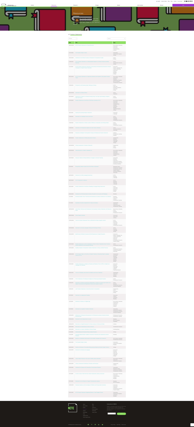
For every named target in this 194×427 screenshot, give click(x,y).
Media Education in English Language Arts (83, 150)
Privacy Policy (113, 424)
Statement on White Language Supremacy (83, 175)
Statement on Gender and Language (82, 349)
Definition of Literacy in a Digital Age (82, 301)
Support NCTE (85, 415)
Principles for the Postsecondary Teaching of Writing (85, 85)
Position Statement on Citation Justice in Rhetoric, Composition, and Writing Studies (92, 122)
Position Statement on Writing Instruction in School (85, 137)
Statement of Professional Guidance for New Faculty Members (88, 127)
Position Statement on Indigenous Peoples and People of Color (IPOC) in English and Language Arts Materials (92, 265)
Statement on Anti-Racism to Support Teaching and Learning (87, 381)
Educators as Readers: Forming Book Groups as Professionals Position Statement (91, 132)
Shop (172, 1)
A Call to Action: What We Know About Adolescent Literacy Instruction (89, 373)
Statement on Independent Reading (82, 295)
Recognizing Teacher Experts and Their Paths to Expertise (86, 166)
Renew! (161, 5)
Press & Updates (95, 409)
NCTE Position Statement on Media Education (84, 45)
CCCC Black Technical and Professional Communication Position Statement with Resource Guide (93, 210)
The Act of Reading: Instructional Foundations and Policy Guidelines (88, 272)
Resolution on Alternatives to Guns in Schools (84, 326)
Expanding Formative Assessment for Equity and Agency (86, 202)
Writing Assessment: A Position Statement (83, 145)
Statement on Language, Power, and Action (84, 116)
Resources (54, 5)
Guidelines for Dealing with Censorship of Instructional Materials (88, 367)
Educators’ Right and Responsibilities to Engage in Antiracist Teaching (89, 157)
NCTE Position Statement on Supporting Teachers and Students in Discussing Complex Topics (92, 77)
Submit (121, 413)
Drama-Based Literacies (80, 215)
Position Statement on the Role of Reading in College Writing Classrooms (90, 186)
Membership (85, 412)
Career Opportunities (86, 417)
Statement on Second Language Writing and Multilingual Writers (88, 227)
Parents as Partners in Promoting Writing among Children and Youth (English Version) (92, 347)
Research (75, 5)
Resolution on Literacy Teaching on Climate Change (85, 329)
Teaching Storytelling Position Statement (83, 112)
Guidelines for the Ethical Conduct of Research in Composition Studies (89, 57)
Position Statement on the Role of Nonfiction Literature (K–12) (87, 100)
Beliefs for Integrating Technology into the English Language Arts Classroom (90, 338)
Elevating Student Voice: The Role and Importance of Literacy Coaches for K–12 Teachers (93, 196)
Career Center (164, 1)
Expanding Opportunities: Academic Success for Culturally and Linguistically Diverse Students (92, 335)
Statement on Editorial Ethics (81, 92)
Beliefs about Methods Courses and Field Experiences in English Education (90, 234)
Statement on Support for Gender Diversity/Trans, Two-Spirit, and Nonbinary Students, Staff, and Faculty (92, 97)
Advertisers (94, 410)
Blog (169, 1)
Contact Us (94, 407)
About (118, 5)
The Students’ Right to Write (81, 52)
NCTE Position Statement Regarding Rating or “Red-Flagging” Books (89, 392)
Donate (175, 1)
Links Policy (118, 424)
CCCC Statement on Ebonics (81, 180)
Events (32, 5)
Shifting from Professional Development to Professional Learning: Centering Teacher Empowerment (92, 316)
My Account (180, 1)
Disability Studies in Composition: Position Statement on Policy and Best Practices (91, 247)
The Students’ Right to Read (81, 342)
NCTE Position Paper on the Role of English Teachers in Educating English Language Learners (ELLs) (92, 255)
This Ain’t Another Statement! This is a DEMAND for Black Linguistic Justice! (90, 220)
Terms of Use (123, 424)
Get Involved (140, 5)
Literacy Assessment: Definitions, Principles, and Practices (86, 363)
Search (159, 1)
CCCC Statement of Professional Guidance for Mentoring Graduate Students (90, 278)
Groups (97, 5)
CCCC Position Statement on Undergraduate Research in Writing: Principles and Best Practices (92, 62)
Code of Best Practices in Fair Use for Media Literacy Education (88, 358)
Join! (183, 5)
